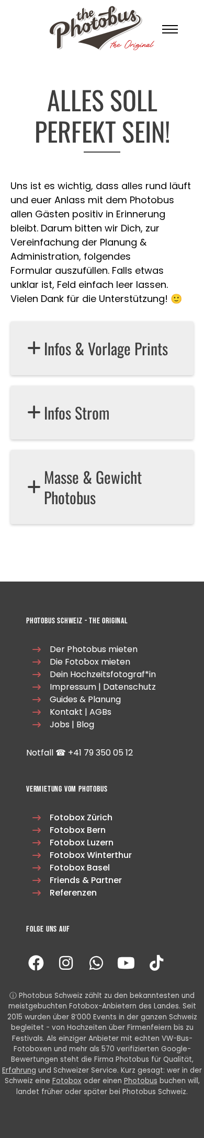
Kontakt (66, 712)
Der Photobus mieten (94, 649)
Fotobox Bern (78, 830)
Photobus (140, 1081)
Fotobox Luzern (82, 843)
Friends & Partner (86, 880)
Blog (85, 724)
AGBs (100, 712)
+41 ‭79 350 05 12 (100, 753)
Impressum (73, 687)
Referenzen (73, 893)
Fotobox (67, 1081)
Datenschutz (129, 687)
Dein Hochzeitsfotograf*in (103, 674)
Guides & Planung (85, 699)
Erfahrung (19, 1070)
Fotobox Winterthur (91, 855)
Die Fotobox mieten (90, 662)
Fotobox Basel (80, 868)
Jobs (60, 724)
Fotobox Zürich (81, 817)
